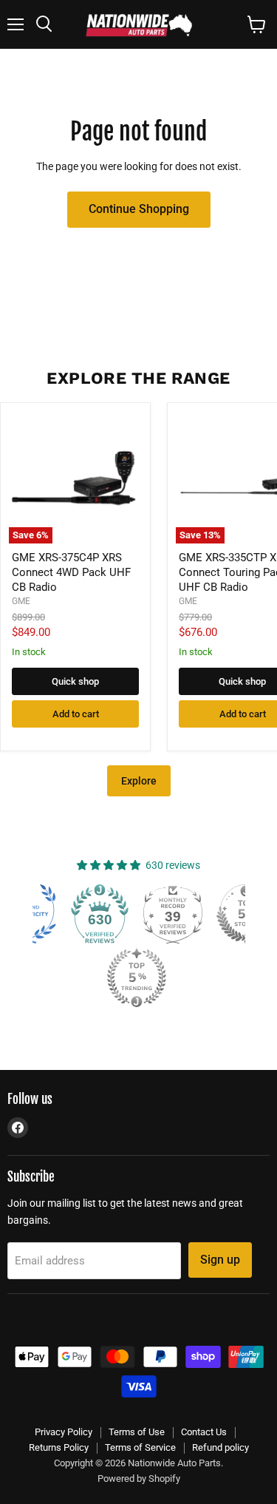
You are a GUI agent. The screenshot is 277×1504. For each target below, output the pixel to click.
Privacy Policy (63, 1431)
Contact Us (204, 1431)
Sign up (220, 1260)
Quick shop (75, 681)
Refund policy (220, 1447)
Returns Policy (59, 1447)
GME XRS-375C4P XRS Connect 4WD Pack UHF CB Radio (71, 572)
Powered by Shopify (139, 1478)
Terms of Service (140, 1447)
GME (21, 601)
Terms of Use (137, 1431)
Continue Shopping (139, 209)
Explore (139, 781)
